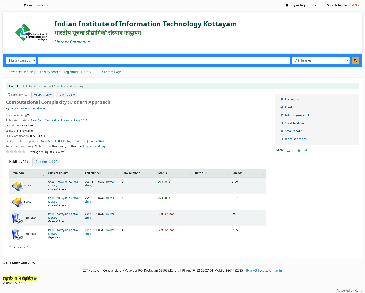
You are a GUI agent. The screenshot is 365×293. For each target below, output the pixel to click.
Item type (18, 173)
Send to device (295, 123)
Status (162, 173)
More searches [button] (295, 139)
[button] (28, 5)
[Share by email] (288, 150)
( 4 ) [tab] (18, 161)
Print (288, 107)
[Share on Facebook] (294, 150)
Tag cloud (71, 72)
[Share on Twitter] (306, 150)
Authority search (48, 72)
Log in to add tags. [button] (95, 146)
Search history (338, 5)
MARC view (44, 95)
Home (11, 86)
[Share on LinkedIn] (300, 150)
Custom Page (111, 72)
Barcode (237, 173)
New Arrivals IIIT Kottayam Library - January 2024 (72, 141)
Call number (93, 173)
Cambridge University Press (62, 121)
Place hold (292, 99)
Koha (358, 290)
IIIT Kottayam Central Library (12, 5)
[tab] (46, 162)
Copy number (131, 173)
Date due (201, 173)
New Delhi (37, 121)
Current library (58, 173)
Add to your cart (296, 115)
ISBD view (68, 95)
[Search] (355, 60)
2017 (84, 121)
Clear (357, 5)
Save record (293, 131)
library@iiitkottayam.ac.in (263, 270)
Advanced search (21, 72)
